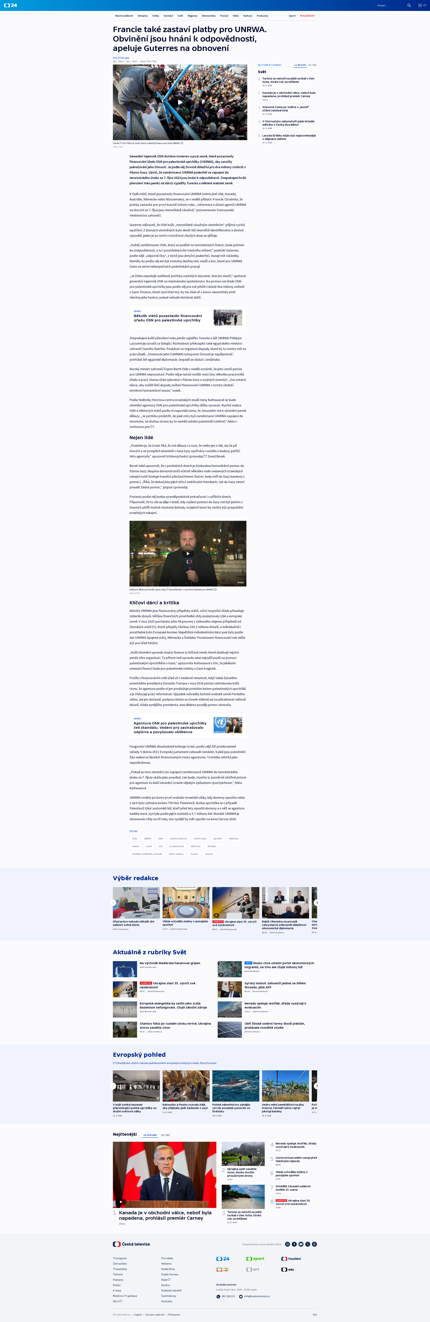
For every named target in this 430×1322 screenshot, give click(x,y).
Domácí (168, 15)
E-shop (117, 1290)
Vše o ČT (117, 1301)
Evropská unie (177, 846)
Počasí (224, 15)
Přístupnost (174, 1314)
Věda (236, 15)
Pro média (167, 1258)
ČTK (115, 57)
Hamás (135, 846)
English (138, 1314)
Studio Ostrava (169, 1274)
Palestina (233, 838)
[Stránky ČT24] (222, 1258)
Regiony (192, 15)
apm (127, 57)
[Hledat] (409, 5)
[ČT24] (10, 5)
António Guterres (178, 838)
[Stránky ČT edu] (287, 1269)
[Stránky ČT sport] (255, 1258)
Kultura (247, 15)
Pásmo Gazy (200, 838)
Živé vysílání (120, 1263)
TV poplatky (120, 1269)
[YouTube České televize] (301, 1244)
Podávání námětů (171, 1290)
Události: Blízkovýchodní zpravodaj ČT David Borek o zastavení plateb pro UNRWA (172, 589)
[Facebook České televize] (294, 1244)
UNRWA (147, 838)
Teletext (118, 1274)
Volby (155, 15)
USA (161, 846)
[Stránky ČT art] (252, 1269)
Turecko (209, 853)
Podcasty (262, 15)
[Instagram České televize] (287, 1244)
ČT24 (120, 57)
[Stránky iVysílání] (291, 1258)
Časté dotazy (168, 1295)
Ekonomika (209, 15)
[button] (180, 102)
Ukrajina (143, 15)
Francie (194, 853)
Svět (180, 15)
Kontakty (166, 1301)
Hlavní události (124, 15)
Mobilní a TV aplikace (125, 1295)
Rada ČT (166, 1279)
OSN (160, 838)
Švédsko (212, 846)
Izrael (149, 846)
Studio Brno (168, 1269)
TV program (120, 1258)
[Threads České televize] (314, 1244)
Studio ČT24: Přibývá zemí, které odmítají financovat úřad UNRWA (146, 143)
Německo (196, 846)
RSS (315, 1314)
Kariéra (165, 1285)
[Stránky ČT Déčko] (222, 1269)
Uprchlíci (217, 838)
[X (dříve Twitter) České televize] (307, 1244)
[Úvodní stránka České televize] (131, 1244)
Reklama (166, 1263)
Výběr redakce (176, 853)
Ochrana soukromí (154, 1314)
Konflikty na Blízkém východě (147, 853)
